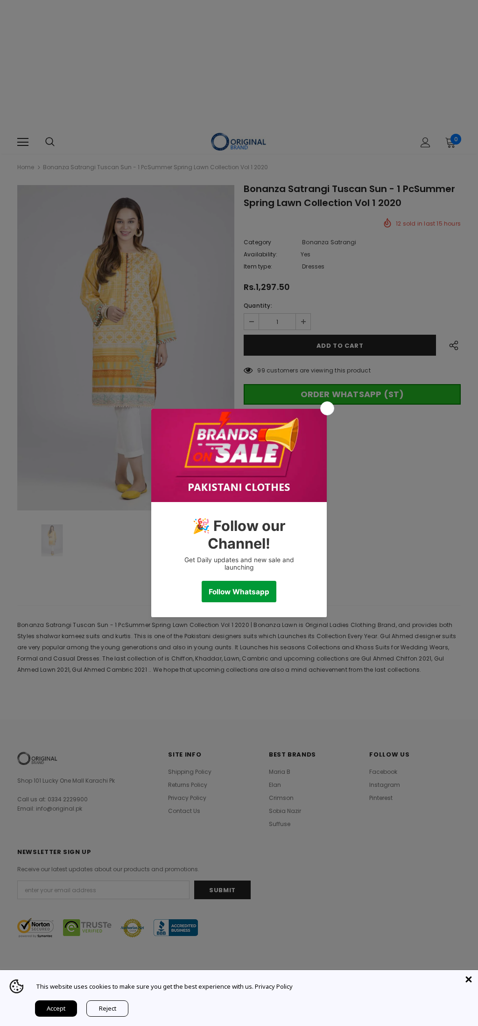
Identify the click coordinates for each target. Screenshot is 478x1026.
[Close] (468, 979)
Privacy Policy (274, 986)
